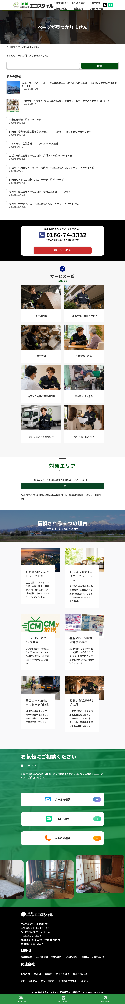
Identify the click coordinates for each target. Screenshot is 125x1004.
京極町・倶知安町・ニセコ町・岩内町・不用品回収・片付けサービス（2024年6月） (52, 167)
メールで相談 (21, 1001)
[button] (63, 250)
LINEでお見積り (63, 1001)
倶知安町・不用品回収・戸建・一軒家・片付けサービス (37, 179)
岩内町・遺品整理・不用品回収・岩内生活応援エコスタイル (40, 191)
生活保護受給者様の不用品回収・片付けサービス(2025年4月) (40, 155)
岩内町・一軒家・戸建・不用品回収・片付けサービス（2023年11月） (45, 203)
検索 (99, 66)
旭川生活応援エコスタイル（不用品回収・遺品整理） (58, 992)
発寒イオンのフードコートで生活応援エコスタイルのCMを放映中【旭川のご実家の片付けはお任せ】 (69, 84)
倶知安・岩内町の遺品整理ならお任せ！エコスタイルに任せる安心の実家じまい (50, 131)
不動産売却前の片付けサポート (25, 119)
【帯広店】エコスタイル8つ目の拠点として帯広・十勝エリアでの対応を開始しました (66, 101)
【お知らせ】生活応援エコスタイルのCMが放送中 (34, 143)
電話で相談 (105, 1001)
